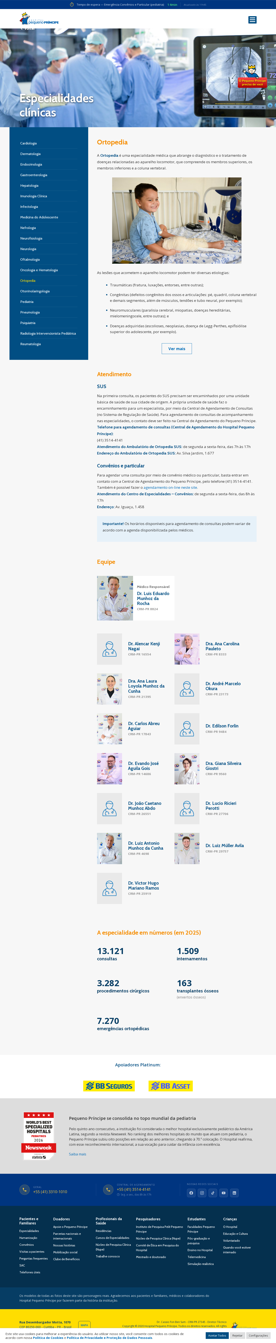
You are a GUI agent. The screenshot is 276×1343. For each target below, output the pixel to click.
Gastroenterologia (33, 175)
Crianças (230, 1219)
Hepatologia (29, 185)
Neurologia (28, 249)
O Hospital (230, 1227)
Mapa (84, 1325)
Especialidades (29, 1231)
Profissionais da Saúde (109, 1221)
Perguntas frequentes (33, 1258)
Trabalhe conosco (108, 1256)
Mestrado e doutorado (151, 1257)
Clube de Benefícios (66, 1259)
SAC (22, 1265)
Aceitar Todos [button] (217, 1335)
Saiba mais (77, 1154)
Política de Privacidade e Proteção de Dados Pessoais (109, 1337)
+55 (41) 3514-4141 (134, 1189)
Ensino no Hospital (200, 1250)
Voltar (29, 28)
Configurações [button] (258, 1335)
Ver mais (176, 348)
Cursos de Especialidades (112, 1238)
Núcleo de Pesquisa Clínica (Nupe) (158, 1238)
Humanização (28, 1238)
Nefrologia (28, 228)
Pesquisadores (148, 1219)
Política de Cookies (48, 1337)
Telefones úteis (29, 1272)
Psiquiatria (27, 323)
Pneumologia (30, 312)
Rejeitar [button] (237, 1335)
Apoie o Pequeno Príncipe (70, 1227)
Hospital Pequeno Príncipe (39, 19)
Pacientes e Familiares (28, 1221)
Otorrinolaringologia (35, 291)
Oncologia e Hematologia (39, 270)
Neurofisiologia (31, 238)
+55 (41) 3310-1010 (50, 1191)
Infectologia (29, 207)
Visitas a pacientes (31, 1252)
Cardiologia (28, 143)
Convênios (26, 1245)
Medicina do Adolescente (39, 217)
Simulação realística (201, 1264)
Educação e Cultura (235, 1234)
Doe (252, 76)
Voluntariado (231, 1241)
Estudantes (197, 1219)
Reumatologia (30, 344)
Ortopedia (27, 281)
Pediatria (26, 302)
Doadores (61, 1219)
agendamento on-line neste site (170, 487)
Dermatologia (30, 154)
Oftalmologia (30, 259)
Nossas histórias (64, 1245)
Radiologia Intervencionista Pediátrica (48, 333)
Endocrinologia (31, 164)
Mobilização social (65, 1252)
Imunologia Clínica (33, 196)
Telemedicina (197, 1257)
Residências (103, 1231)
